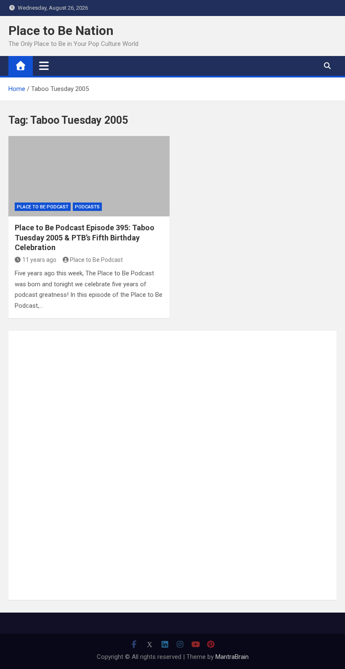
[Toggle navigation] (44, 65)
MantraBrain (232, 657)
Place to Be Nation (61, 30)
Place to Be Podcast (43, 207)
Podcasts (87, 207)
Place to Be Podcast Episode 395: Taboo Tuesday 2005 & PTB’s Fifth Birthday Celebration (84, 237)
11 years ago (39, 259)
